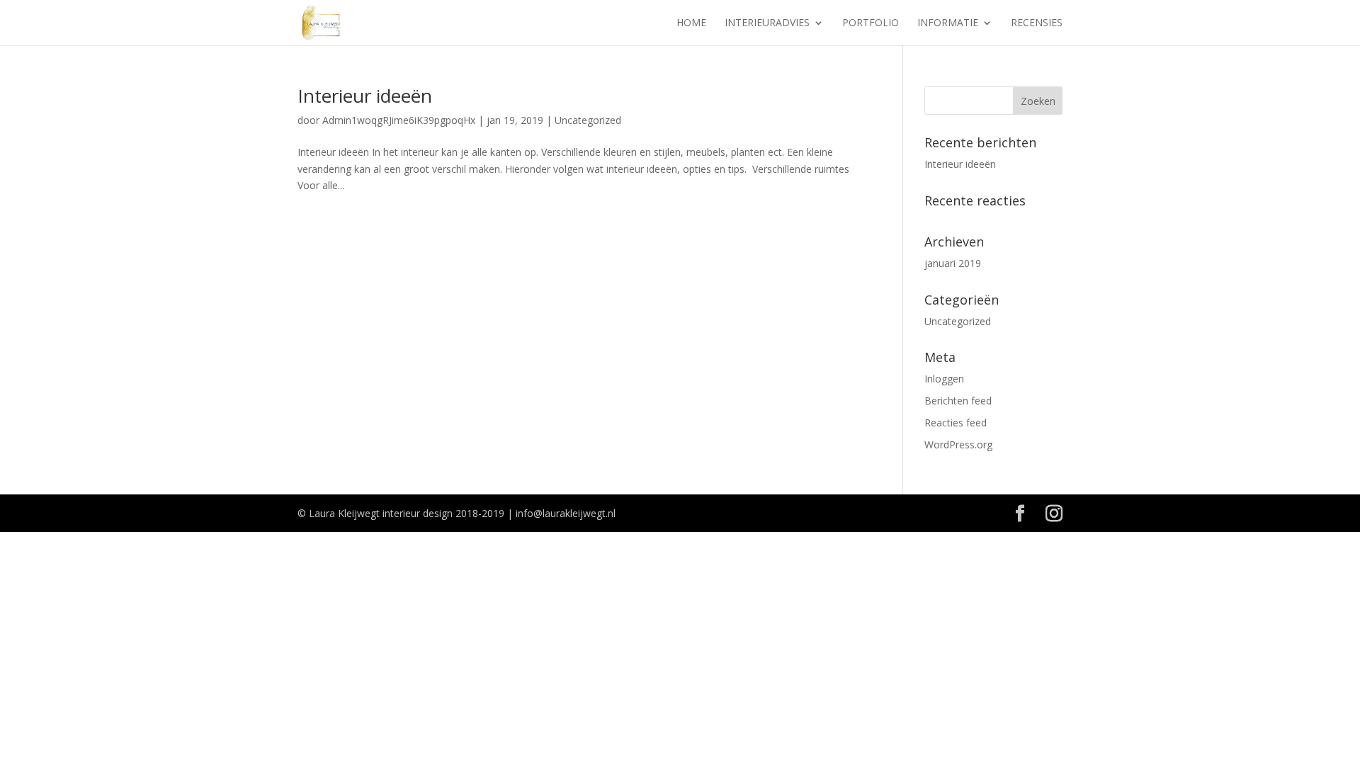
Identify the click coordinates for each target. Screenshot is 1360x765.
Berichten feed (958, 400)
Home (691, 23)
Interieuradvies (767, 23)
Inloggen (944, 378)
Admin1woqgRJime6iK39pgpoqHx (398, 120)
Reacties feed (955, 422)
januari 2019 (952, 263)
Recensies (1036, 23)
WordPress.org (958, 444)
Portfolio (870, 23)
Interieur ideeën (365, 95)
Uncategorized (588, 120)
